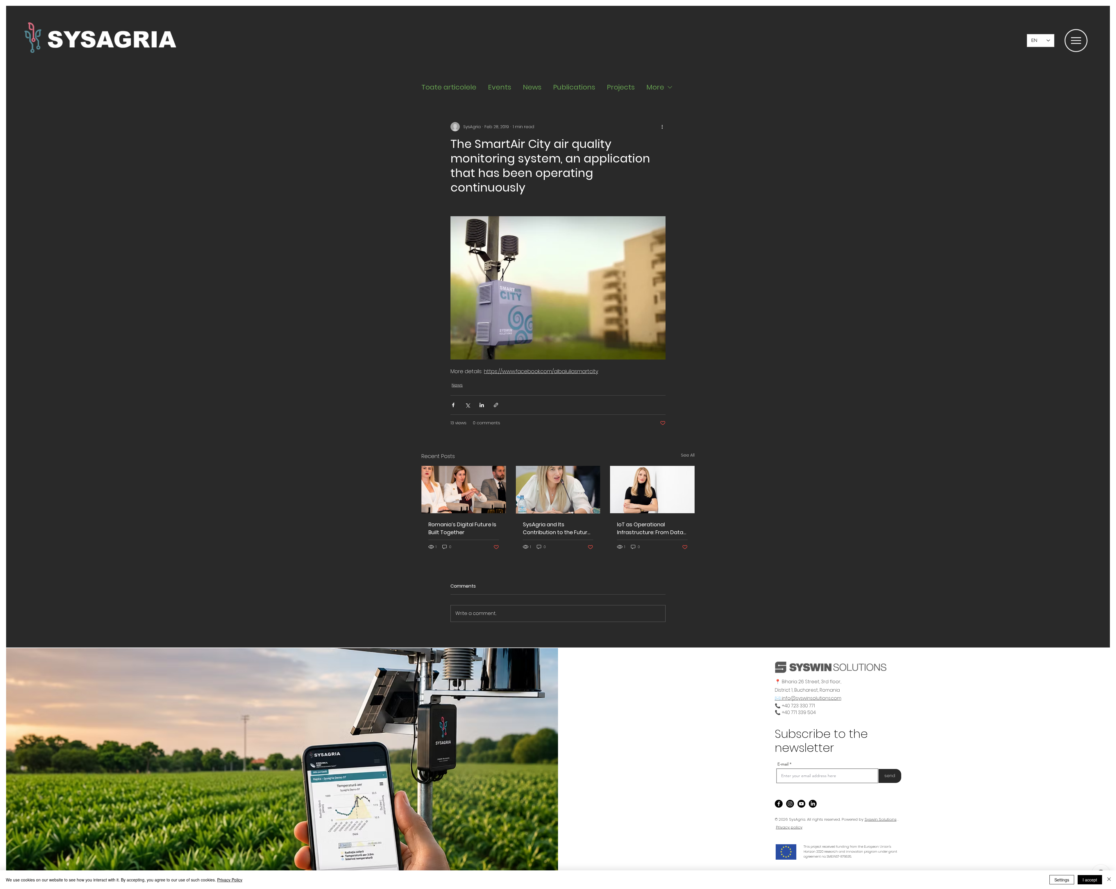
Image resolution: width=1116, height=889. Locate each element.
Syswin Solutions (881, 819)
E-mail (782, 764)
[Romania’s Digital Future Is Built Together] (463, 489)
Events (499, 87)
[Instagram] (790, 804)
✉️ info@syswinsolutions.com (808, 698)
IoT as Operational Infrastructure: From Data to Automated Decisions (650, 528)
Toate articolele (448, 87)
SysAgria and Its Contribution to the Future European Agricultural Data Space (558, 528)
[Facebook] (779, 804)
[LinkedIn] (813, 804)
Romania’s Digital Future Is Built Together (462, 528)
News (532, 87)
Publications (574, 87)
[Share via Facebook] (453, 405)
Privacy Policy (229, 880)
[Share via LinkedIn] (481, 405)
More (655, 87)
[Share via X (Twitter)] (467, 405)
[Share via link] (496, 405)
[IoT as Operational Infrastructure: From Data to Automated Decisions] (652, 489)
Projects (621, 87)
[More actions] (662, 126)
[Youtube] (801, 804)
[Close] (1109, 879)
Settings (1061, 880)
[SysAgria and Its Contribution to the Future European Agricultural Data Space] (558, 490)
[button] (1076, 40)
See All (688, 455)
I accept (1090, 880)
